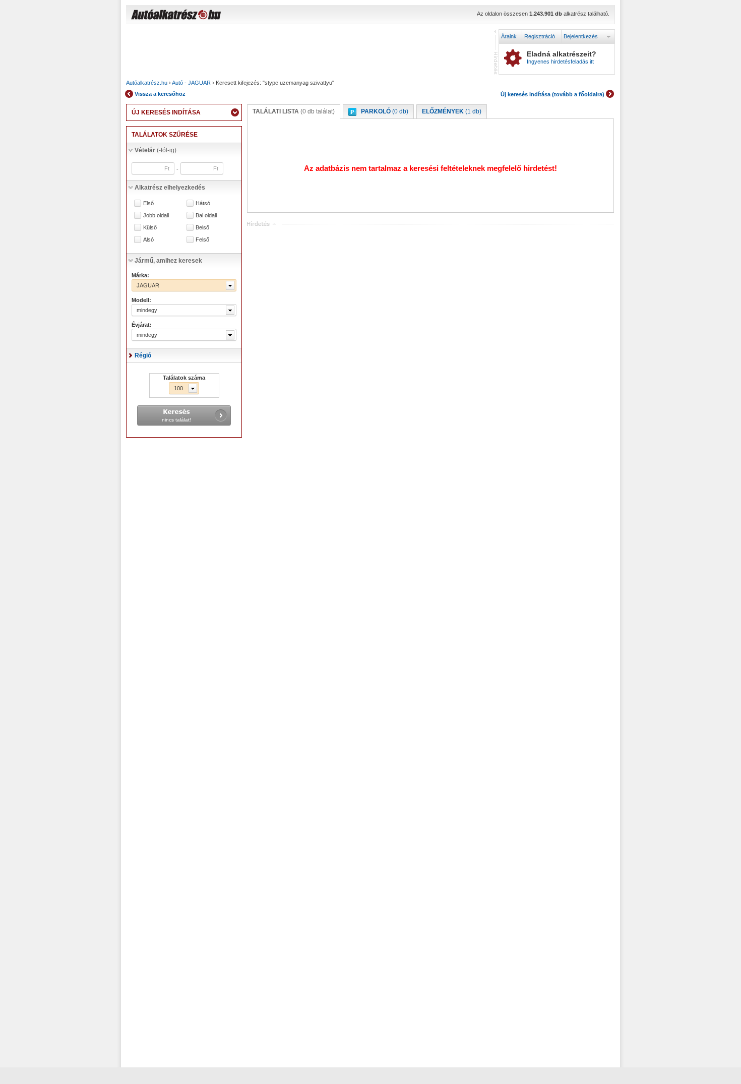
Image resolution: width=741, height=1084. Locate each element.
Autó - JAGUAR (191, 83)
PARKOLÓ (384, 111)
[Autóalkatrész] (211, 16)
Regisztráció (539, 36)
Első (148, 203)
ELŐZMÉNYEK (451, 111)
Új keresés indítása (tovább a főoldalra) (552, 94)
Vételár (155, 150)
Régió (143, 355)
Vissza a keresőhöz (160, 94)
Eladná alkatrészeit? (561, 57)
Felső (202, 240)
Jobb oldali (156, 215)
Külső (150, 227)
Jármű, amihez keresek (168, 260)
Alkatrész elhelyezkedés (170, 187)
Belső (202, 227)
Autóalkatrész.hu (146, 83)
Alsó (148, 240)
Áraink (509, 36)
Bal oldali (206, 215)
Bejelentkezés (581, 36)
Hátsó (203, 203)
